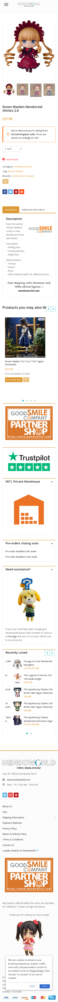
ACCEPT (44, 986)
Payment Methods (12, 822)
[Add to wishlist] (5, 181)
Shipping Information (13, 817)
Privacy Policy (9, 828)
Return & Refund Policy (14, 834)
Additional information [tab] (33, 209)
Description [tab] (11, 209)
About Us (7, 806)
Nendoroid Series (23, 166)
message (12, 636)
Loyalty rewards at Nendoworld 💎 (20, 850)
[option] (29, 46)
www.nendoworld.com (18, 779)
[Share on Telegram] (10, 191)
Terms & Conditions (12, 839)
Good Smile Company (23, 175)
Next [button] (49, 49)
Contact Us (8, 845)
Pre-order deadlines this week (20, 551)
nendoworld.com (28, 290)
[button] (53, 95)
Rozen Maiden (15, 171)
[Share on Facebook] (4, 191)
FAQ (4, 811)
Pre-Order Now (13, 379)
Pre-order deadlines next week (21, 556)
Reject (32, 986)
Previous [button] (8, 49)
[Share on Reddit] (21, 191)
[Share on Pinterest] (16, 191)
